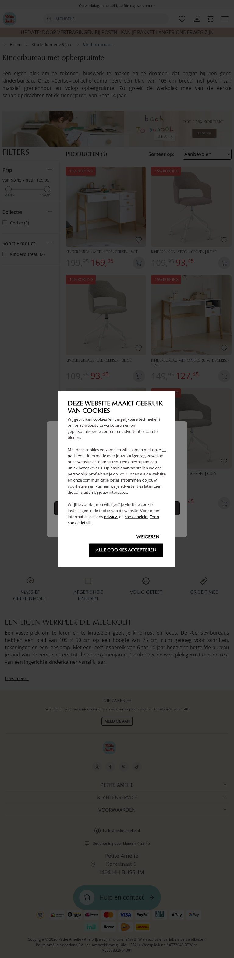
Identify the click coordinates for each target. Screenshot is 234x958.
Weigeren (148, 536)
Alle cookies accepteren (126, 550)
